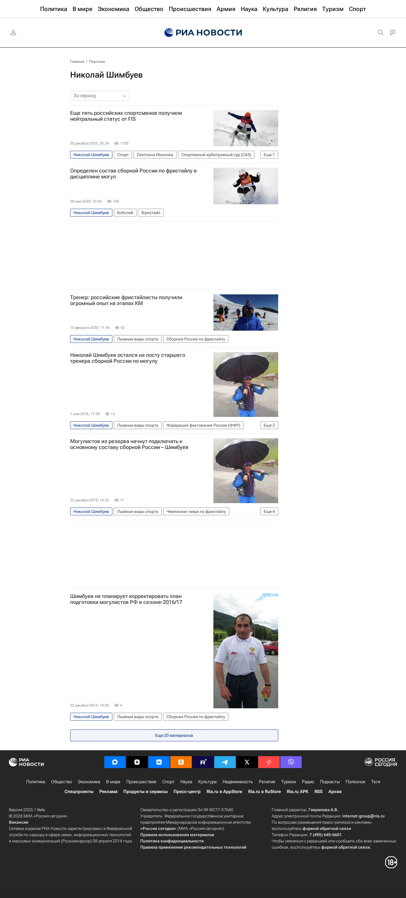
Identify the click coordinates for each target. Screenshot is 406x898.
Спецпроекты (78, 791)
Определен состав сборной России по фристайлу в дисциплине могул (133, 174)
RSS (318, 791)
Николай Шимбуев (106, 75)
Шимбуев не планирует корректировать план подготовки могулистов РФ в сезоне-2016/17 (126, 599)
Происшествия (141, 781)
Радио (308, 781)
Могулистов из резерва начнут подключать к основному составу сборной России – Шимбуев (129, 444)
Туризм (288, 781)
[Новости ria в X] (247, 762)
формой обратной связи (327, 828)
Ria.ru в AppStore (224, 791)
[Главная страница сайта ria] (203, 33)
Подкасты (330, 781)
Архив (335, 791)
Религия (267, 781)
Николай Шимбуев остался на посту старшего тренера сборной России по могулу (127, 358)
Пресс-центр (187, 791)
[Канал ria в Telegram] (225, 762)
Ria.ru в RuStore (264, 791)
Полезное (355, 781)
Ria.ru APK (298, 791)
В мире (113, 781)
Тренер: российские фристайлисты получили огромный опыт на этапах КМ (126, 300)
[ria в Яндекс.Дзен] (137, 762)
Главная (77, 61)
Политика (35, 781)
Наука (186, 781)
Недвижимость (238, 781)
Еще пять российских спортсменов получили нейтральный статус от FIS (126, 116)
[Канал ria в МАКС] (115, 762)
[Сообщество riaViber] (291, 762)
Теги (375, 781)
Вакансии (18, 822)
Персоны (97, 61)
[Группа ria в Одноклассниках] (181, 762)
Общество (61, 781)
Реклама (108, 791)
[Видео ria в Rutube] (203, 762)
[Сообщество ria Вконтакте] (159, 762)
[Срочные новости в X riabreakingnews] (269, 762)
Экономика (89, 781)
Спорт (168, 781)
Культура (207, 781)
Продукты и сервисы (145, 791)
